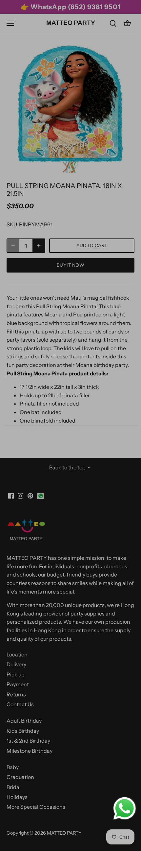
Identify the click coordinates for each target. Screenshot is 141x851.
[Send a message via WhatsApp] (124, 808)
